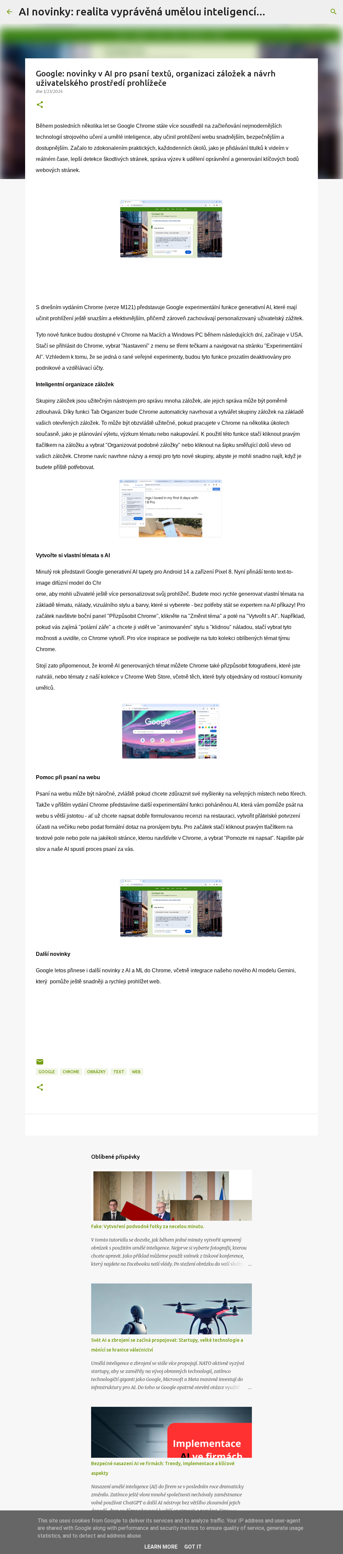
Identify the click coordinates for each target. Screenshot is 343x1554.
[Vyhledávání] (334, 12)
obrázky (96, 1072)
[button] (40, 105)
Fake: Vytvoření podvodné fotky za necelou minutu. (147, 1226)
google (47, 1072)
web (136, 1072)
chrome (71, 1072)
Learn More (161, 1547)
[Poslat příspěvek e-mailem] (40, 1064)
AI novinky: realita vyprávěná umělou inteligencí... (142, 11)
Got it (193, 1547)
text (118, 1072)
